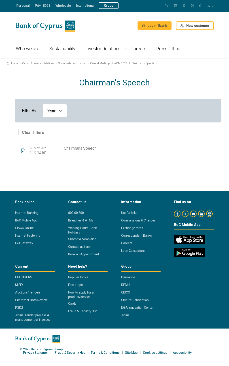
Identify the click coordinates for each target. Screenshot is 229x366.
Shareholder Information (72, 63)
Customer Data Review (31, 300)
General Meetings (100, 63)
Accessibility (182, 352)
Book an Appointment (83, 254)
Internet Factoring (27, 235)
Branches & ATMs (80, 220)
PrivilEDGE (42, 5)
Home (14, 63)
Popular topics (78, 277)
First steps (75, 285)
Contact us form (79, 246)
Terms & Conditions (105, 352)
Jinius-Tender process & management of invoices (33, 317)
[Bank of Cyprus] (45, 26)
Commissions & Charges (138, 220)
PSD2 (19, 307)
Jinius (125, 315)
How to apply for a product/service (81, 295)
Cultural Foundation (135, 300)
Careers (138, 48)
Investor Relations (103, 48)
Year (51, 111)
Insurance (128, 277)
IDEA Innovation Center (137, 307)
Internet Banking (26, 213)
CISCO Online (24, 228)
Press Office (168, 48)
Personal (23, 5)
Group (108, 5)
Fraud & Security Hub (83, 311)
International (85, 5)
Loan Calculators (133, 250)
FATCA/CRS (23, 277)
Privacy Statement (36, 352)
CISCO (125, 292)
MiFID (19, 285)
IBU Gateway (24, 243)
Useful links (129, 213)
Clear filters (33, 132)
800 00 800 (76, 213)
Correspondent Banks (136, 235)
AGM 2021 (120, 63)
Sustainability (62, 48)
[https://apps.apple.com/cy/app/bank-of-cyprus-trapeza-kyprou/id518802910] (189, 239)
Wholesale (63, 5)
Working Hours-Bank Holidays (82, 230)
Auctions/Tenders (28, 292)
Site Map (131, 352)
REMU (125, 285)
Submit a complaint (82, 239)
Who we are (27, 48)
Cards (72, 303)
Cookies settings (155, 352)
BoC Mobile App (26, 220)
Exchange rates (132, 228)
